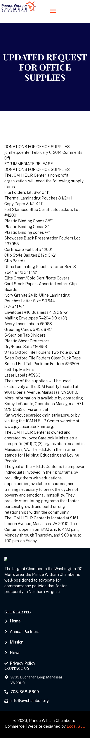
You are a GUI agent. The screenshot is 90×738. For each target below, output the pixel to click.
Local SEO (76, 726)
